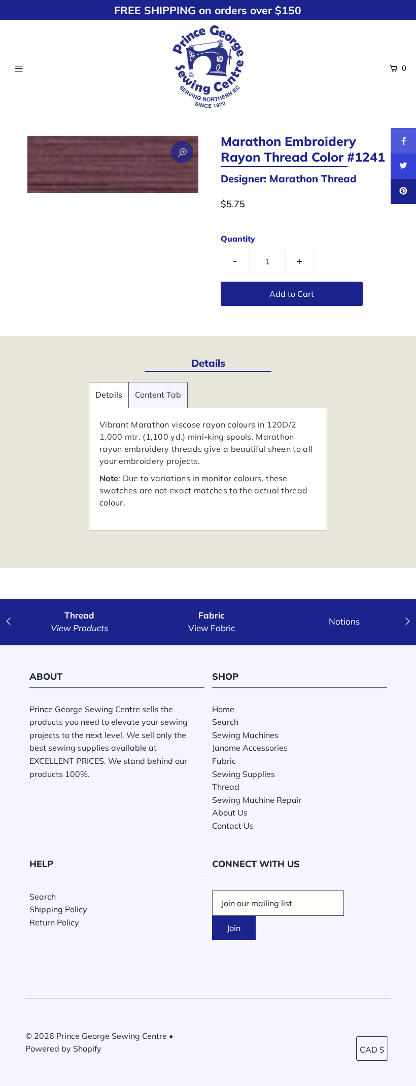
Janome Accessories (250, 748)
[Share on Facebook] (403, 140)
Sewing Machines (245, 735)
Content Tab (158, 395)
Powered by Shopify (63, 1048)
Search (225, 722)
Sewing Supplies (243, 774)
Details (108, 395)
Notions (344, 621)
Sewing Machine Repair (257, 800)
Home (223, 709)
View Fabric (211, 628)
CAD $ (372, 1049)
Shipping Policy (58, 909)
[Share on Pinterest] (403, 191)
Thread (225, 787)
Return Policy (54, 922)
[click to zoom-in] (182, 152)
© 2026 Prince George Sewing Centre (96, 1036)
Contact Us (233, 826)
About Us (230, 812)
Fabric (224, 761)
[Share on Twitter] (403, 166)
